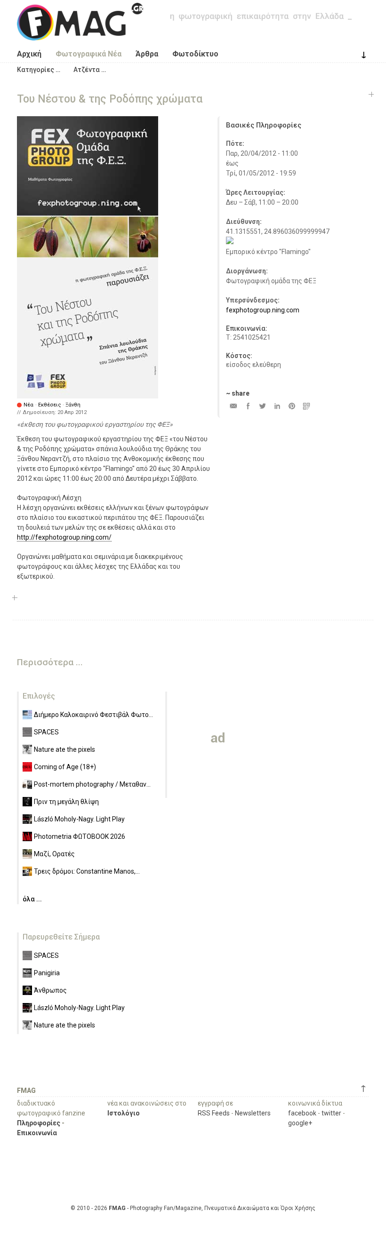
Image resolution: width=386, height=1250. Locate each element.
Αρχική (29, 53)
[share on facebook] (248, 405)
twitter (331, 1113)
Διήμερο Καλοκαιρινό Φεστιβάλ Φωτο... (93, 714)
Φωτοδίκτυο (195, 53)
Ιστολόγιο (123, 1113)
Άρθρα (147, 53)
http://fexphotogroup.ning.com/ (64, 537)
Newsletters (253, 1113)
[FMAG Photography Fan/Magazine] (80, 33)
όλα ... (32, 899)
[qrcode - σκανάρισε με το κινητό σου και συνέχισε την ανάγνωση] (306, 405)
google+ (300, 1123)
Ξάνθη (72, 405)
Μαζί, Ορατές (54, 854)
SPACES (46, 732)
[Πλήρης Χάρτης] (229, 242)
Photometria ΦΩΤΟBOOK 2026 (79, 836)
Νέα (28, 405)
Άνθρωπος (50, 990)
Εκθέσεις (49, 405)
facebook (302, 1113)
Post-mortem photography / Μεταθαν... (92, 784)
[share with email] (233, 405)
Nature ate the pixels (64, 749)
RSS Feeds (214, 1113)
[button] (38, 70)
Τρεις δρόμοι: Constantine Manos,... (87, 871)
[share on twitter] (262, 405)
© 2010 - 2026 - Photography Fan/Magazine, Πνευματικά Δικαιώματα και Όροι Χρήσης (193, 1208)
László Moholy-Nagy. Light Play (79, 819)
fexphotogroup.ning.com (262, 310)
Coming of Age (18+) (65, 767)
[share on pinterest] (291, 405)
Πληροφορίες (38, 1123)
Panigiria (47, 973)
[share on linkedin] (277, 405)
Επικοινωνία (37, 1133)
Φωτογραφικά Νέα (88, 53)
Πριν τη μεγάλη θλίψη (66, 801)
